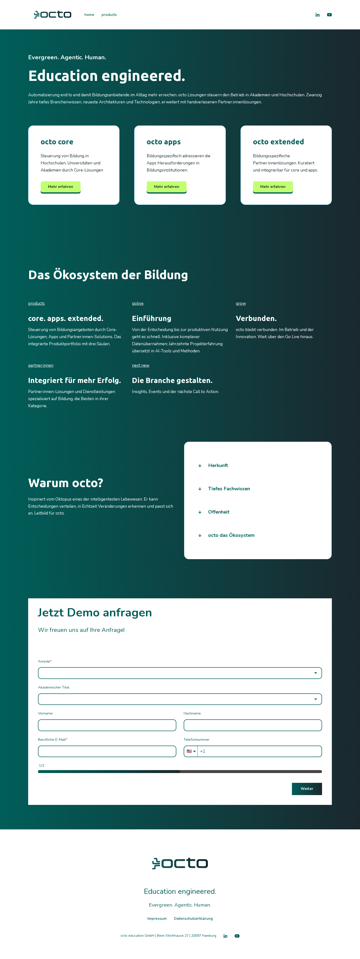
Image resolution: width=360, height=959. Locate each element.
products (109, 14)
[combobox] (180, 673)
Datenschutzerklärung (193, 918)
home (89, 14)
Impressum (157, 918)
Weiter (307, 788)
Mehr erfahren (60, 186)
